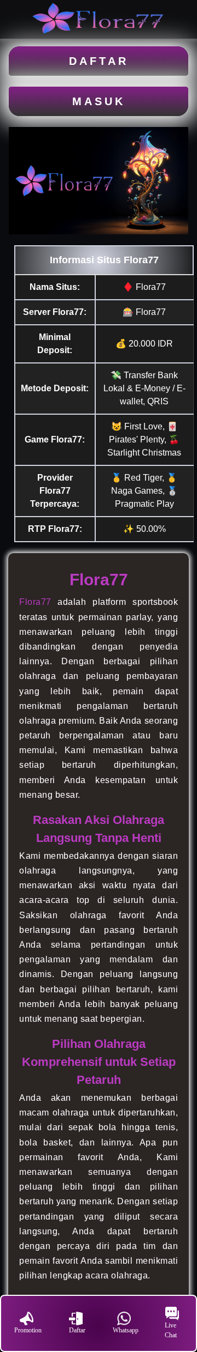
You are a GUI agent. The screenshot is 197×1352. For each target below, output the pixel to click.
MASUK (98, 101)
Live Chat (171, 1330)
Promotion (28, 1330)
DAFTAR (99, 61)
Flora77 (35, 602)
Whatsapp (125, 1330)
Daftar (77, 1330)
